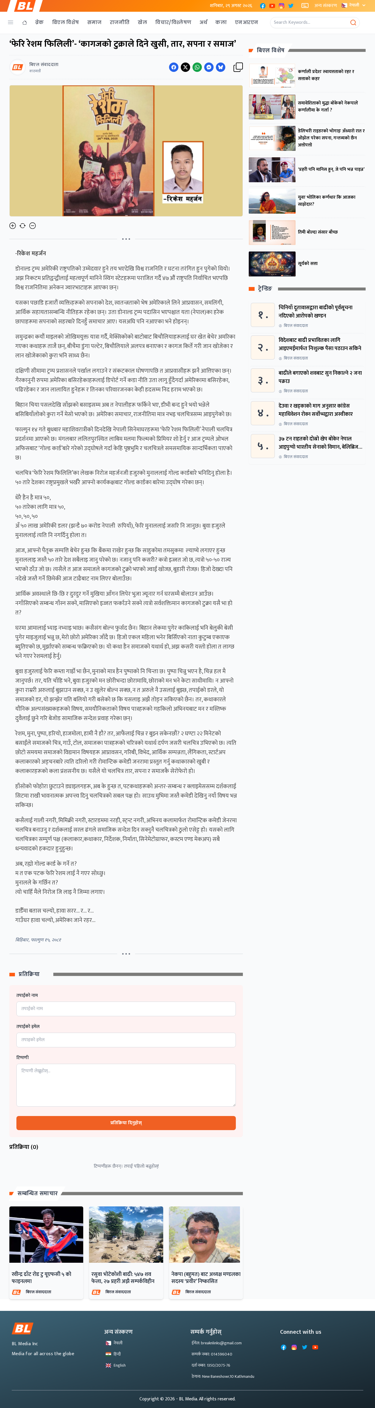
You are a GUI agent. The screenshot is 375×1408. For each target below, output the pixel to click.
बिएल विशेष (65, 22)
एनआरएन (246, 22)
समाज (94, 22)
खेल (142, 22)
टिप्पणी (22, 1057)
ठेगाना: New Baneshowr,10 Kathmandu (223, 1376)
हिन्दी (117, 1354)
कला (221, 22)
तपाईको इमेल (28, 1026)
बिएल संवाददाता (38, 1292)
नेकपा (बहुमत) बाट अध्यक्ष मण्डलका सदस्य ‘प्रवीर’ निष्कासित (206, 1278)
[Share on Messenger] (209, 67)
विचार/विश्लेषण (173, 22)
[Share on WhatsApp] (197, 67)
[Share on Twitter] (185, 67)
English (120, 1365)
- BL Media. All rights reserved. (206, 1399)
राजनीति (120, 22)
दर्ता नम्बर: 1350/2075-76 (211, 1365)
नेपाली (354, 5)
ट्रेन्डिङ (265, 289)
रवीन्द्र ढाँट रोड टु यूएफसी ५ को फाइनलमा (41, 1278)
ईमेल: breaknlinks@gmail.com (217, 1343)
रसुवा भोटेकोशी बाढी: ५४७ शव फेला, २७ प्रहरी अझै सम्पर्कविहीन (122, 1278)
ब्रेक (39, 22)
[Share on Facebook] (173, 67)
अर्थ (203, 22)
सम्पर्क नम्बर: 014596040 (212, 1354)
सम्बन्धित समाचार (38, 1193)
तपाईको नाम (27, 995)
